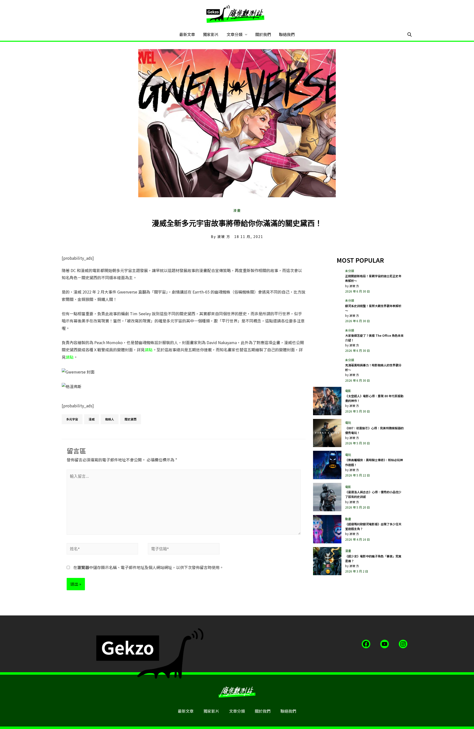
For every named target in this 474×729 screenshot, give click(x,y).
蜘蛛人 (109, 419)
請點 (149, 350)
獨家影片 (211, 34)
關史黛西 (131, 419)
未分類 (349, 271)
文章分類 (234, 34)
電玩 (348, 422)
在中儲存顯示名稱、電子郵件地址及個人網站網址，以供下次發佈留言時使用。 (148, 567)
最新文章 (187, 34)
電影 (348, 391)
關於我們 (263, 34)
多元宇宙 (72, 419)
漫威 (92, 419)
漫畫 (237, 210)
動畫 (348, 519)
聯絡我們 (287, 34)
